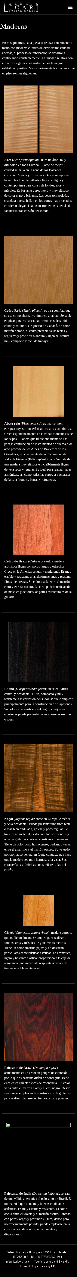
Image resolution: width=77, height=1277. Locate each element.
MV (54, 1266)
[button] (70, 7)
